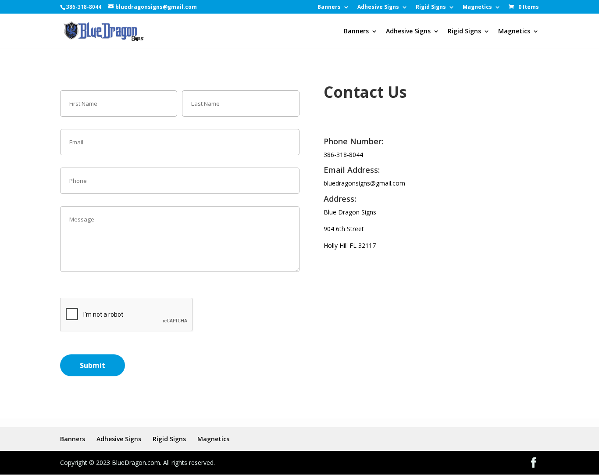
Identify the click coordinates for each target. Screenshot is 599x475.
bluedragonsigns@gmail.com (364, 183)
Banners (329, 7)
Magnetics (477, 7)
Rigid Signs (431, 7)
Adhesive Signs (378, 7)
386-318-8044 (343, 154)
